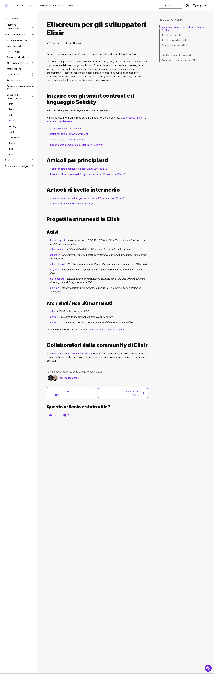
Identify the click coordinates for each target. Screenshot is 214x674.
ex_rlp (55, 287)
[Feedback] (208, 668)
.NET (11, 115)
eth (53, 311)
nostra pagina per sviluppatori (108, 329)
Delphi (12, 109)
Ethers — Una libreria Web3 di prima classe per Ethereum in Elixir (87, 174)
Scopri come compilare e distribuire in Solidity (76, 144)
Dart (11, 103)
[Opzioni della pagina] (62, 43)
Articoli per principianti (172, 35)
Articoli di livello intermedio (175, 40)
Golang (12, 126)
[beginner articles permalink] (45, 160)
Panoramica (11, 18)
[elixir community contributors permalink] (45, 345)
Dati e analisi (13, 74)
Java (11, 132)
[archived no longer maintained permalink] (45, 303)
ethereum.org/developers (61, 121)
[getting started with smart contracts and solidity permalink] (45, 99)
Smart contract (14, 46)
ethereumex (58, 249)
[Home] (6, 5)
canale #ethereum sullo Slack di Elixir (71, 353)
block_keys (57, 240)
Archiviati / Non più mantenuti (177, 55)
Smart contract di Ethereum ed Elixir (71, 203)
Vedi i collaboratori (68, 377)
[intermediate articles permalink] (45, 190)
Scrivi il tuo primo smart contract (69, 139)
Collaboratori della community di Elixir (180, 60)
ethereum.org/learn (133, 117)
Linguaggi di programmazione (15, 96)
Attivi (165, 50)
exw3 (54, 316)
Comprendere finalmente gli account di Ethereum (78, 168)
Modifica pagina (75, 43)
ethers (55, 254)
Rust (11, 154)
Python (12, 143)
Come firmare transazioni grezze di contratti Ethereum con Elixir (87, 198)
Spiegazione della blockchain (67, 128)
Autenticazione (14, 69)
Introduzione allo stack (18, 40)
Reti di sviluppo (14, 51)
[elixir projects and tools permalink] (45, 219)
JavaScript (14, 137)
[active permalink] (45, 232)
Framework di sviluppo (18, 57)
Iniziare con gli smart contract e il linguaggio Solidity (183, 29)
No (69, 415)
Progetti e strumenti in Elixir (175, 45)
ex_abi (55, 269)
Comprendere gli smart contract (69, 133)
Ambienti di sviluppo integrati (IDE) (21, 87)
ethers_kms (57, 264)
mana (54, 322)
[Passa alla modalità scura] (187, 5)
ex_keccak (57, 278)
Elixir (11, 120)
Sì (55, 415)
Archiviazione (13, 80)
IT (202, 5)
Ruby (11, 148)
